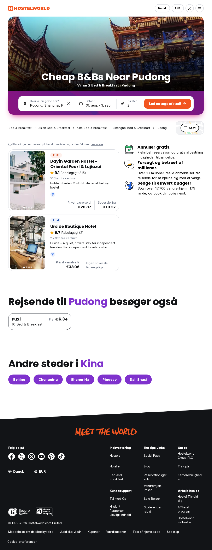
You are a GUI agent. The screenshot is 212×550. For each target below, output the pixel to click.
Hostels (115, 455)
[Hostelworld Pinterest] (51, 456)
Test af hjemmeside (146, 531)
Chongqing (48, 379)
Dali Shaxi (138, 379)
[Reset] (68, 104)
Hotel (55, 220)
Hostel (56, 155)
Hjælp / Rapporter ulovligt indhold (120, 510)
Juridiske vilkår (70, 531)
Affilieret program (184, 509)
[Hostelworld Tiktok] (61, 456)
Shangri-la (80, 379)
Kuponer (94, 531)
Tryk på (183, 466)
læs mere (97, 144)
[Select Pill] (190, 8)
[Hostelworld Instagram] (31, 456)
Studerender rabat (152, 509)
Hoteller (115, 466)
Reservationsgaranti (155, 477)
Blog (147, 466)
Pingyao (109, 379)
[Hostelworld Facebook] (11, 456)
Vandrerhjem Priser (152, 488)
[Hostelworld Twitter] (21, 456)
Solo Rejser (152, 498)
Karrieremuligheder (190, 477)
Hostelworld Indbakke (186, 520)
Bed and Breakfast (116, 477)
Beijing (19, 379)
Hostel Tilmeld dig (188, 498)
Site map (173, 531)
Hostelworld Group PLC (186, 455)
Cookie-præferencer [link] (22, 541)
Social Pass (152, 455)
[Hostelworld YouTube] (41, 456)
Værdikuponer (116, 531)
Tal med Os (118, 498)
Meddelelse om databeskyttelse (30, 531)
